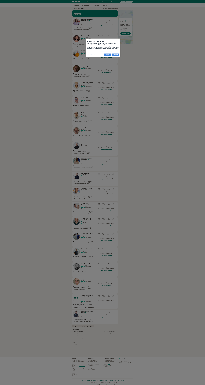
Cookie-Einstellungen (91, 54)
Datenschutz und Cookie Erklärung (106, 51)
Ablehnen (107, 54)
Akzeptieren (115, 54)
